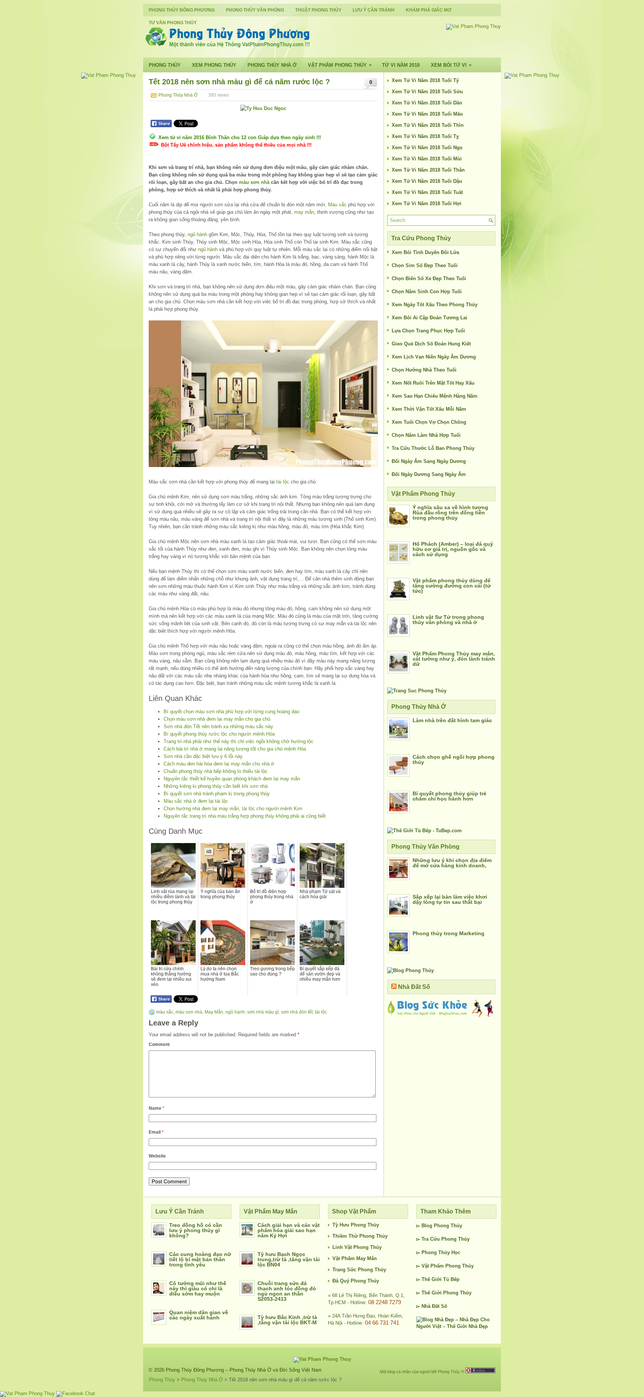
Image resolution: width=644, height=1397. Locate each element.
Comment (159, 1044)
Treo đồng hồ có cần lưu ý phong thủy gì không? (195, 1230)
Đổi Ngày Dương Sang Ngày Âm (429, 474)
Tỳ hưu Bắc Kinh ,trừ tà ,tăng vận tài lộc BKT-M (287, 1319)
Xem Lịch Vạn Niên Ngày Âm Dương (434, 357)
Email (156, 1132)
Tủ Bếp (451, 1279)
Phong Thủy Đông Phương (182, 10)
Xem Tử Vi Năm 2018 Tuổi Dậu (427, 181)
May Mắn (214, 1012)
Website (157, 1156)
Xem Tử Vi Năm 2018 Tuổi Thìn (428, 125)
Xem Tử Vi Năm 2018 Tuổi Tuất (427, 192)
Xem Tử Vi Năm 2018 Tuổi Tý (425, 80)
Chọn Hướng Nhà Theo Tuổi (424, 370)
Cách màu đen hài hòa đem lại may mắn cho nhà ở (219, 764)
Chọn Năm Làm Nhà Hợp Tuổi (426, 435)
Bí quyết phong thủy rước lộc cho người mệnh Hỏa (219, 734)
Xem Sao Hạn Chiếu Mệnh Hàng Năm (434, 396)
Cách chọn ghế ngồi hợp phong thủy (454, 759)
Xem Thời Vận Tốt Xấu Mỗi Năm (429, 409)
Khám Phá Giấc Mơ (428, 10)
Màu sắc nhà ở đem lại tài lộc (196, 801)
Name (156, 1108)
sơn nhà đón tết (297, 1012)
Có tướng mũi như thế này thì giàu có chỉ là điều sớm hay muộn (197, 1288)
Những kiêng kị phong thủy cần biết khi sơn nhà (216, 786)
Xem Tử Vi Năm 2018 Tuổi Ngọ (427, 147)
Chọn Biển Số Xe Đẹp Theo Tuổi (429, 278)
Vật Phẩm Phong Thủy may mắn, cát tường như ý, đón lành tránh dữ (454, 659)
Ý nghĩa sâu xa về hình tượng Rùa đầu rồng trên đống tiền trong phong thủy (450, 512)
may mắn (304, 212)
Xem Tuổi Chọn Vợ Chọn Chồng (429, 422)
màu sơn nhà (254, 182)
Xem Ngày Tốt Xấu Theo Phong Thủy (434, 304)
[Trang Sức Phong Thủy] (416, 690)
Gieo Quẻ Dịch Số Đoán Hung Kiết (431, 344)
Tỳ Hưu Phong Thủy (355, 1225)
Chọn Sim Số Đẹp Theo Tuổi (425, 265)
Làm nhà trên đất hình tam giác (452, 720)
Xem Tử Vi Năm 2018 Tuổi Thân (428, 170)
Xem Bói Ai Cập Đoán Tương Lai (429, 317)
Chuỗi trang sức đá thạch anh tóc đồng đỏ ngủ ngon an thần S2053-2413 (287, 1291)
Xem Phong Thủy (214, 65)
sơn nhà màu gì (263, 1012)
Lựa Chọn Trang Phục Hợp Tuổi (428, 330)
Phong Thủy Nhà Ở (272, 65)
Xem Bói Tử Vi (451, 65)
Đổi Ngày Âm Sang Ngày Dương (429, 461)
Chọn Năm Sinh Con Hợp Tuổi (427, 291)
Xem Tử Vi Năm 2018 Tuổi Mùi (427, 159)
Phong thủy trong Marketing (448, 933)
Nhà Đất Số (414, 987)
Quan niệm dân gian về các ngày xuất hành (198, 1315)
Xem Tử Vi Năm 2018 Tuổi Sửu (427, 91)
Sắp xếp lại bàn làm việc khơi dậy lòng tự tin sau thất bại (450, 899)
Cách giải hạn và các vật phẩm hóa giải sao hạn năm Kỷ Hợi (289, 1230)
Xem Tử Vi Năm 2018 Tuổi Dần (427, 103)
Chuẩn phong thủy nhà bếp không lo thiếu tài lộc (216, 771)
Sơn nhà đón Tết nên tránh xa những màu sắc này (218, 726)
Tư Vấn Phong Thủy (173, 22)
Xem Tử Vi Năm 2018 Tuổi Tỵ (425, 136)
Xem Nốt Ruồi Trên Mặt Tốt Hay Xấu (433, 383)
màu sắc (164, 1012)
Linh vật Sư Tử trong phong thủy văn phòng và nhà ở (448, 619)
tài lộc (282, 482)
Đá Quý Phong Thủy (355, 1281)
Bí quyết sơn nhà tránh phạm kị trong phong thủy (217, 793)
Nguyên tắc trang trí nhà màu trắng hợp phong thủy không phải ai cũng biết (245, 816)
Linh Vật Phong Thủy (357, 1247)
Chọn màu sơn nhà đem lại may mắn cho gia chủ (217, 719)
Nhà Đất (430, 1306)
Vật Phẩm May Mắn (354, 1258)
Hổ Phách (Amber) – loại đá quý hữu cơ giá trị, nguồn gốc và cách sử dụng (453, 549)
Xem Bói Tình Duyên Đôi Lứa (425, 252)
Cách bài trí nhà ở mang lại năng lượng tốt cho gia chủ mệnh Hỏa (235, 749)
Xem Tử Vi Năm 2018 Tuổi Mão (427, 114)
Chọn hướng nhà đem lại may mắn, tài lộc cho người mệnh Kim (233, 808)
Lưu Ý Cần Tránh (374, 10)
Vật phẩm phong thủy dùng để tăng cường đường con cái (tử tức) (452, 585)
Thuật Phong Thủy (318, 10)
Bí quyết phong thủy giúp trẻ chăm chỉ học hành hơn (449, 796)
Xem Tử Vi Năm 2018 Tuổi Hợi (426, 203)
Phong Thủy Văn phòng (255, 10)
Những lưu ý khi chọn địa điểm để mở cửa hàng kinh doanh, (452, 862)
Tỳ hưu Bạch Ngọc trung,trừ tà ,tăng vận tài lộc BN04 (289, 1259)
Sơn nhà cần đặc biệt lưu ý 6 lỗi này (203, 756)
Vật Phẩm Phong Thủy (340, 65)
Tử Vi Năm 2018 (401, 65)
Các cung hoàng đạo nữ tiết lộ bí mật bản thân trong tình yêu (200, 1259)
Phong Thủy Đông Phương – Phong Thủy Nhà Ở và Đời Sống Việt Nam (244, 1370)
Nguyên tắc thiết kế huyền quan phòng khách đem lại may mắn (232, 778)
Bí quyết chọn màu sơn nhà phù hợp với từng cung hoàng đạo (231, 711)
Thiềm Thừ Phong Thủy (360, 1236)
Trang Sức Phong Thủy (359, 1269)
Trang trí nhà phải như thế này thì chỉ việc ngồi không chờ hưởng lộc (238, 741)
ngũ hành (197, 234)
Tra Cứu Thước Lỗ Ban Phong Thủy (433, 448)
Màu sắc (337, 204)
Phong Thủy (165, 65)
